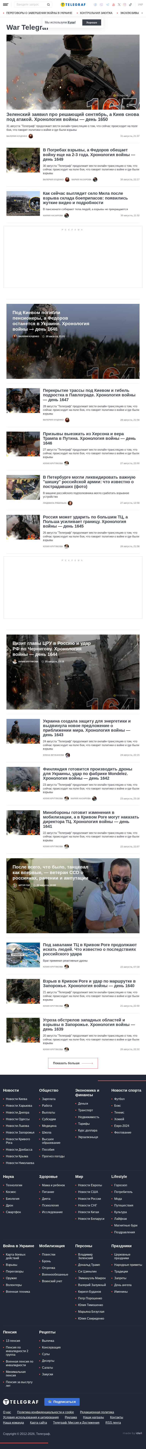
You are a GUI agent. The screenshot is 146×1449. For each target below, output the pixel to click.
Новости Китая (88, 1212)
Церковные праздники (122, 1256)
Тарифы (84, 1123)
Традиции (121, 1271)
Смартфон (13, 1212)
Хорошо (91, 22)
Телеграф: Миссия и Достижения (76, 1422)
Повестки (48, 1254)
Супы (46, 1354)
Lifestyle (119, 1176)
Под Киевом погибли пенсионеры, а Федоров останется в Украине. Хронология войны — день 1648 (51, 320)
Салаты (47, 1367)
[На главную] (73, 4)
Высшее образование (51, 1141)
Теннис (119, 1112)
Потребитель (123, 1192)
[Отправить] (48, 5)
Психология (50, 1205)
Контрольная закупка (96, 12)
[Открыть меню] (5, 4)
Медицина (49, 1125)
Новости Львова (17, 1125)
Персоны (83, 1246)
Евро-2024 (121, 1125)
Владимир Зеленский (85, 1256)
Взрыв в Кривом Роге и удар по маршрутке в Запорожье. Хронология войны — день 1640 (89, 983)
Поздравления (124, 1232)
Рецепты (47, 1332)
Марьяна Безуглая (91, 1311)
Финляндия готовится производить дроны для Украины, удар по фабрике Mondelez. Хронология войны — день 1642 (87, 774)
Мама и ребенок (53, 1185)
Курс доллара (87, 1130)
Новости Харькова (19, 1105)
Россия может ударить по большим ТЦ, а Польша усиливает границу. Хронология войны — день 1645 (85, 522)
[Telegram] (108, 4)
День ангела (123, 1285)
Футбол (119, 1099)
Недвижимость (88, 1117)
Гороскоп (120, 1185)
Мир (79, 1176)
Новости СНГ (87, 1205)
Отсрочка (48, 1267)
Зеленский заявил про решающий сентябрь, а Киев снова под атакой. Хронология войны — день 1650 (72, 117)
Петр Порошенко (90, 1298)
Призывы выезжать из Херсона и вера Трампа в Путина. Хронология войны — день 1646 (89, 438)
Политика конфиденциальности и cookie (45, 1412)
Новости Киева (16, 1099)
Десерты (48, 1360)
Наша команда (13, 1422)
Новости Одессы (18, 1119)
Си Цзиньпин (87, 1271)
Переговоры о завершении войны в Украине (39, 12)
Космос (11, 1192)
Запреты (120, 1278)
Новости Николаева (20, 1163)
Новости (11, 1090)
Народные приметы (128, 1264)
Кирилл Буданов (89, 1291)
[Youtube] (114, 5)
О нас (7, 1412)
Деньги (83, 1103)
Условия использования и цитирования (31, 1417)
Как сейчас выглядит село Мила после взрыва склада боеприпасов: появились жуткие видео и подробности (85, 198)
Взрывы (11, 1264)
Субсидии (49, 1119)
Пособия (48, 1149)
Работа (47, 1105)
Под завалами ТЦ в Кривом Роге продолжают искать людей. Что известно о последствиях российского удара (90, 949)
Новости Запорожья (20, 1132)
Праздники (121, 1246)
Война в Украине (18, 1246)
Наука (8, 1176)
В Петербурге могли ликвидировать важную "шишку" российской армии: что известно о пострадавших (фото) (89, 482)
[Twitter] (119, 4)
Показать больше (66, 1063)
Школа (46, 1132)
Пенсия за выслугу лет (19, 1383)
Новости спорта (126, 1090)
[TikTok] (130, 5)
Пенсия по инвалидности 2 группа (17, 1351)
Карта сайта (38, 1422)
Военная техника (18, 1291)
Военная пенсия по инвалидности (19, 1363)
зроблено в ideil (132, 1433)
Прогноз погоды (53, 1156)
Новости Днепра (17, 1112)
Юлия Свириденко (91, 1318)
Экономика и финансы (87, 1092)
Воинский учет (52, 1281)
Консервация (51, 1347)
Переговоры (15, 1271)
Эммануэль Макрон (92, 1278)
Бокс (117, 1105)
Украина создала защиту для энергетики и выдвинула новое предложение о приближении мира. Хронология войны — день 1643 (87, 728)
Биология (12, 1198)
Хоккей (119, 1119)
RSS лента (113, 1422)
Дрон (9, 1205)
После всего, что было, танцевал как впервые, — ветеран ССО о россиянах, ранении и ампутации (50, 872)
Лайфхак (120, 1218)
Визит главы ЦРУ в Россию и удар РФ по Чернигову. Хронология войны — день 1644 (52, 649)
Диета (46, 1198)
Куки (71, 22)
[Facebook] (95, 4)
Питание (48, 1192)
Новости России (89, 1198)
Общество (48, 1090)
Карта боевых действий (15, 1256)
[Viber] (101, 4)
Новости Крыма (17, 1156)
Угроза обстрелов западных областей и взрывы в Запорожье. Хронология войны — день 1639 (89, 1024)
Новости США (88, 1192)
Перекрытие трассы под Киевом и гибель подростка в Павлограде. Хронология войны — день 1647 (89, 395)
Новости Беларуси (91, 1218)
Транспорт (85, 1110)
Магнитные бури (125, 1225)
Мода (118, 1198)
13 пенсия (13, 1340)
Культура (120, 1212)
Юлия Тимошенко (90, 1305)
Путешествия (123, 1205)
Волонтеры (14, 1285)
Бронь (46, 1261)
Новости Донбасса (19, 1149)
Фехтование (122, 1132)
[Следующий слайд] (142, 13)
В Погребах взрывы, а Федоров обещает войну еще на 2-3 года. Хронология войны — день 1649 (89, 154)
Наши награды (93, 1417)
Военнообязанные (55, 1274)
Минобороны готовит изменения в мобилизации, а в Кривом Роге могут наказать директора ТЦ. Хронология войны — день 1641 (91, 819)
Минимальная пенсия (16, 1373)
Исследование (52, 1212)
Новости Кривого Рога (18, 1141)
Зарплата (49, 1099)
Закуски (47, 1374)
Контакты (116, 1417)
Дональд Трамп (89, 1264)
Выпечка (48, 1340)
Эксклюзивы (129, 12)
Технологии (14, 1185)
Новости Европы (90, 1185)
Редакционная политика (97, 1412)
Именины (121, 1291)
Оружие (11, 1278)
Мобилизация (52, 1246)
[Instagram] (124, 4)
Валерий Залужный (92, 1285)
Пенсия (10, 1332)
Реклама (71, 1417)
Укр (140, 4)
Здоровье (48, 1176)
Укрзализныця (88, 1137)
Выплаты (48, 1112)
